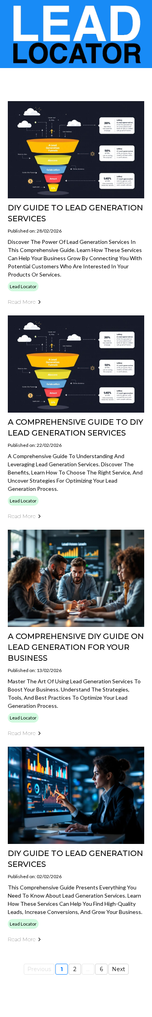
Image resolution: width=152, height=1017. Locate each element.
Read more (21, 301)
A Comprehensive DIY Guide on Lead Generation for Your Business (76, 647)
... (88, 969)
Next (118, 969)
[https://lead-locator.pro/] (76, 34)
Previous (39, 969)
